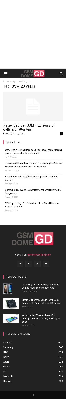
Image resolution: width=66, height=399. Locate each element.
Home (6, 81)
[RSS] (28, 264)
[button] (5, 73)
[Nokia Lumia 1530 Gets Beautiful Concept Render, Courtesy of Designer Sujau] (11, 318)
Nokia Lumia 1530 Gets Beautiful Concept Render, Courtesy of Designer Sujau (41, 318)
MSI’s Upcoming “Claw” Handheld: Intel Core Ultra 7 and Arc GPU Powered (32, 205)
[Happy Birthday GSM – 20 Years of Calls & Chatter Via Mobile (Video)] (33, 106)
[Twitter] (37, 264)
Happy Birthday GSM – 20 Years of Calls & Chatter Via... (29, 127)
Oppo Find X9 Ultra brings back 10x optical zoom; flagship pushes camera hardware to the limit (33, 152)
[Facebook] (20, 264)
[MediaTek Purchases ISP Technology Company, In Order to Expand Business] (11, 303)
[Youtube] (46, 264)
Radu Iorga (8, 133)
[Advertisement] (33, 35)
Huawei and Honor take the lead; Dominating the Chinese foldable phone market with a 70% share (33, 165)
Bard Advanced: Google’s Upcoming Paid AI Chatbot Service (31, 178)
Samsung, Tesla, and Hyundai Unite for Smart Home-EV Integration (33, 192)
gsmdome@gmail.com (39, 254)
